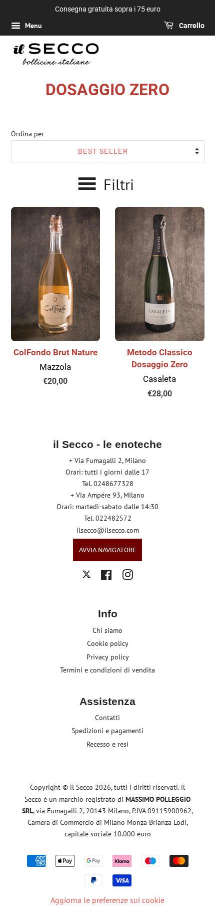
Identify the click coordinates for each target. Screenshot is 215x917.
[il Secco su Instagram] (127, 576)
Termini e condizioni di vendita (107, 669)
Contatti (107, 717)
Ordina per (27, 133)
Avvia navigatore (107, 550)
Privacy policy (107, 656)
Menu (32, 25)
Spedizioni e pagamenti (108, 730)
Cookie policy (107, 643)
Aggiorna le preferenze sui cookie (107, 900)
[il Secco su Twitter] (86, 575)
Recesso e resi (107, 744)
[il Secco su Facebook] (106, 576)
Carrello (191, 26)
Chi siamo (107, 630)
